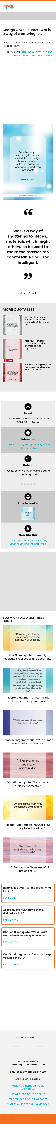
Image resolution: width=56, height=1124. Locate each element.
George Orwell (32, 444)
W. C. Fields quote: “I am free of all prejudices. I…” (28, 869)
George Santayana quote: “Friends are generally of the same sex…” (37, 321)
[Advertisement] (28, 92)
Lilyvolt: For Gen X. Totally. (28, 1094)
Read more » (10, 897)
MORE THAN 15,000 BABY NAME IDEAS (28, 1104)
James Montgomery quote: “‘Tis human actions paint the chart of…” (28, 741)
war (43, 544)
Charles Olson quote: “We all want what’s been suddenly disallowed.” (25, 933)
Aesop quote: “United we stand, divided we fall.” (23, 911)
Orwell (34, 544)
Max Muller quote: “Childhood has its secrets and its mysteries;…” (35, 344)
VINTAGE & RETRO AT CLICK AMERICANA (28, 1087)
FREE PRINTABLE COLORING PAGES (28, 1099)
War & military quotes (37, 55)
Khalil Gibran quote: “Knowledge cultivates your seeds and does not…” (28, 656)
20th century (17, 540)
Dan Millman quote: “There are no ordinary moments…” (28, 784)
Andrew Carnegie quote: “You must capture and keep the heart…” (38, 367)
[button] (28, 16)
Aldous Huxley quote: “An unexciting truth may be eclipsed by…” (28, 826)
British (42, 540)
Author (32, 540)
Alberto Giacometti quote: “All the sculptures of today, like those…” (28, 699)
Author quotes (32, 52)
